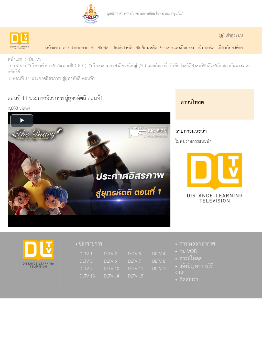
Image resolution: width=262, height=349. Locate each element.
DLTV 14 (111, 276)
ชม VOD (188, 251)
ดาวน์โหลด (191, 259)
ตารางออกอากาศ (197, 244)
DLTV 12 (160, 268)
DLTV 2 (110, 254)
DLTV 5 (86, 261)
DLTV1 (35, 59)
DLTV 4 (158, 254)
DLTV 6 (110, 261)
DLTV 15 (135, 276)
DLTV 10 (111, 268)
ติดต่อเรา (189, 280)
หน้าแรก (15, 59)
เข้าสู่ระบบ (233, 35)
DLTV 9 (86, 268)
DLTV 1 (86, 254)
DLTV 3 (134, 254)
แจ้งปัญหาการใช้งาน (194, 269)
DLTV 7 (134, 261)
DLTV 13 (87, 276)
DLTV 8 (158, 261)
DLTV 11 (135, 268)
